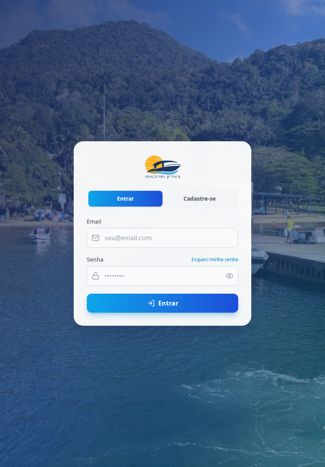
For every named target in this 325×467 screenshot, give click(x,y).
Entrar (125, 198)
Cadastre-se (200, 198)
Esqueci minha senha (214, 259)
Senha (95, 259)
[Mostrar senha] (229, 276)
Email (94, 221)
